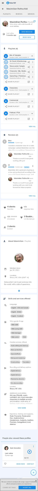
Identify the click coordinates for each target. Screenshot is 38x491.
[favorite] (35, 21)
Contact (30, 464)
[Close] (36, 481)
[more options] (33, 62)
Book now (21, 464)
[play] (6, 62)
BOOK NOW (27, 37)
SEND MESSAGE (26, 32)
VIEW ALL (32, 196)
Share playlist (13, 82)
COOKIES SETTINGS (9, 487)
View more (22, 408)
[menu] (3, 3)
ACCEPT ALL (27, 487)
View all (32, 126)
